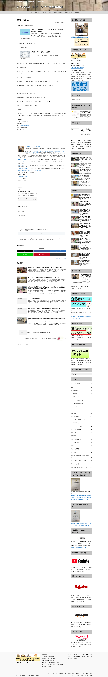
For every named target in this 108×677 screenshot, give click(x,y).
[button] (58, 254)
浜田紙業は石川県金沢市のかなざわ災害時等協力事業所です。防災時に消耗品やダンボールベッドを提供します (81, 497)
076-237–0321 (48, 660)
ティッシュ (34, 151)
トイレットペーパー (42, 151)
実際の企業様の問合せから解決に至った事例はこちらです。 (30, 170)
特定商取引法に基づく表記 (61, 673)
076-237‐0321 (23, 125)
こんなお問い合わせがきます (86, 673)
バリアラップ (33, 152)
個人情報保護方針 (71, 673)
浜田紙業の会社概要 (22, 159)
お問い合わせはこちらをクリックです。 (26, 662)
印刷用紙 (51, 151)
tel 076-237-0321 (77, 68)
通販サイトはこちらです (23, 165)
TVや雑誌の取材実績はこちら (24, 168)
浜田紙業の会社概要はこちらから (79, 37)
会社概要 (77, 673)
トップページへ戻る (50, 673)
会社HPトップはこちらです (23, 161)
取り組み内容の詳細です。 (77, 547)
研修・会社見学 (20, 245)
